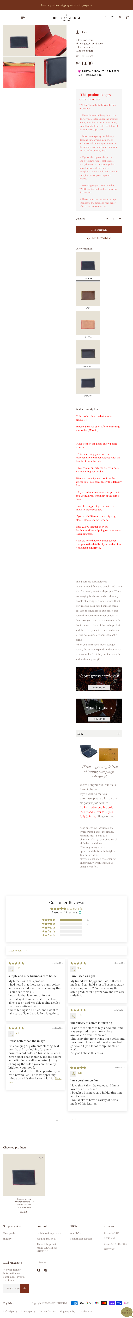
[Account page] (120, 17)
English (7, 1303)
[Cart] (128, 17)
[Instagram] (38, 1270)
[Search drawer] (105, 17)
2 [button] (62, 1119)
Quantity (80, 218)
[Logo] (66, 17)
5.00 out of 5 (75, 908)
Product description (87, 409)
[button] (48, 920)
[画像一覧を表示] (128, 25)
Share (84, 32)
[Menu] (22, 17)
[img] (16, 963)
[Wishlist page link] (112, 17)
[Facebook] (45, 1270)
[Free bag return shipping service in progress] (66, 5)
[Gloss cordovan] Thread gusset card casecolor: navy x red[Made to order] (24, 1203)
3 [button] (67, 1119)
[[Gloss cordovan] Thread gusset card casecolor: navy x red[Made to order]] (24, 1175)
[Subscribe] (24, 1288)
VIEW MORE (98, 687)
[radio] (88, 266)
